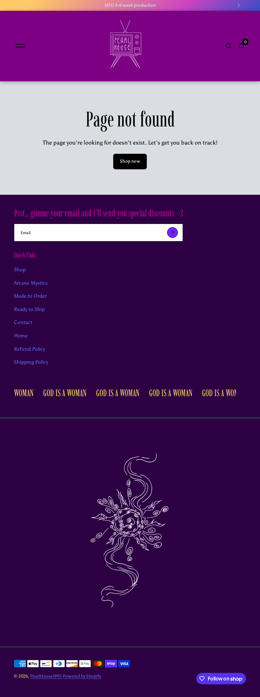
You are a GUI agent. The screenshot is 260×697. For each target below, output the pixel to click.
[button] (21, 5)
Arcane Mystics (31, 283)
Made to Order (30, 296)
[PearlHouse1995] (125, 73)
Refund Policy (29, 349)
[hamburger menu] (20, 46)
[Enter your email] (172, 232)
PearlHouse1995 (46, 676)
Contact (23, 322)
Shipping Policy (31, 362)
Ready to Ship (29, 309)
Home (21, 336)
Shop (20, 270)
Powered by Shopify (82, 676)
